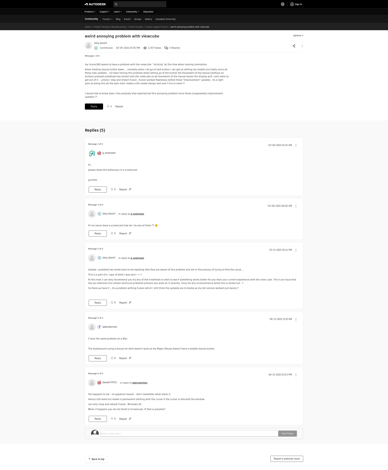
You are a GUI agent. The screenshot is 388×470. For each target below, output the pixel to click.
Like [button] (108, 106)
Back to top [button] (98, 459)
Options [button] (297, 35)
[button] (302, 45)
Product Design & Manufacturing (109, 26)
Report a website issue (287, 458)
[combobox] (139, 4)
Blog (118, 19)
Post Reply (287, 433)
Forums (106, 19)
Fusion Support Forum (157, 26)
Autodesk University (166, 19)
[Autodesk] (95, 4)
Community (91, 19)
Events (127, 19)
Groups (137, 19)
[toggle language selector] (283, 4)
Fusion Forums (135, 26)
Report (119, 106)
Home (88, 26)
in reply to (131, 214)
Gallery (148, 19)
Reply (94, 106)
